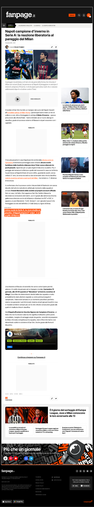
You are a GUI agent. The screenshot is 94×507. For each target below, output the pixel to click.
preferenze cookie (41, 494)
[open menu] (4, 25)
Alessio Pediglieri (19, 47)
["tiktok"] (5, 458)
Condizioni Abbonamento (43, 488)
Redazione (38, 491)
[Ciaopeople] (88, 502)
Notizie (16, 393)
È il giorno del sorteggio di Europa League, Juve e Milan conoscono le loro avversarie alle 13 (68, 413)
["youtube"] (16, 458)
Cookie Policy (39, 486)
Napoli (11, 393)
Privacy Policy (40, 483)
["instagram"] (11, 458)
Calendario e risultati (25, 25)
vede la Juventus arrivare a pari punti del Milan (21, 178)
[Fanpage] (8, 471)
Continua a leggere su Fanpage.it (31, 357)
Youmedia (38, 477)
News (9, 341)
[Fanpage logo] (18, 15)
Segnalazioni (39, 480)
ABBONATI (72, 15)
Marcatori (39, 341)
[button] (56, 47)
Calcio (7, 393)
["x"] (21, 458)
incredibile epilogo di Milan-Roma (18, 113)
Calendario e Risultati (19, 341)
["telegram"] (31, 458)
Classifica (37, 25)
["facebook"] (26, 458)
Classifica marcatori (48, 25)
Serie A (10, 25)
